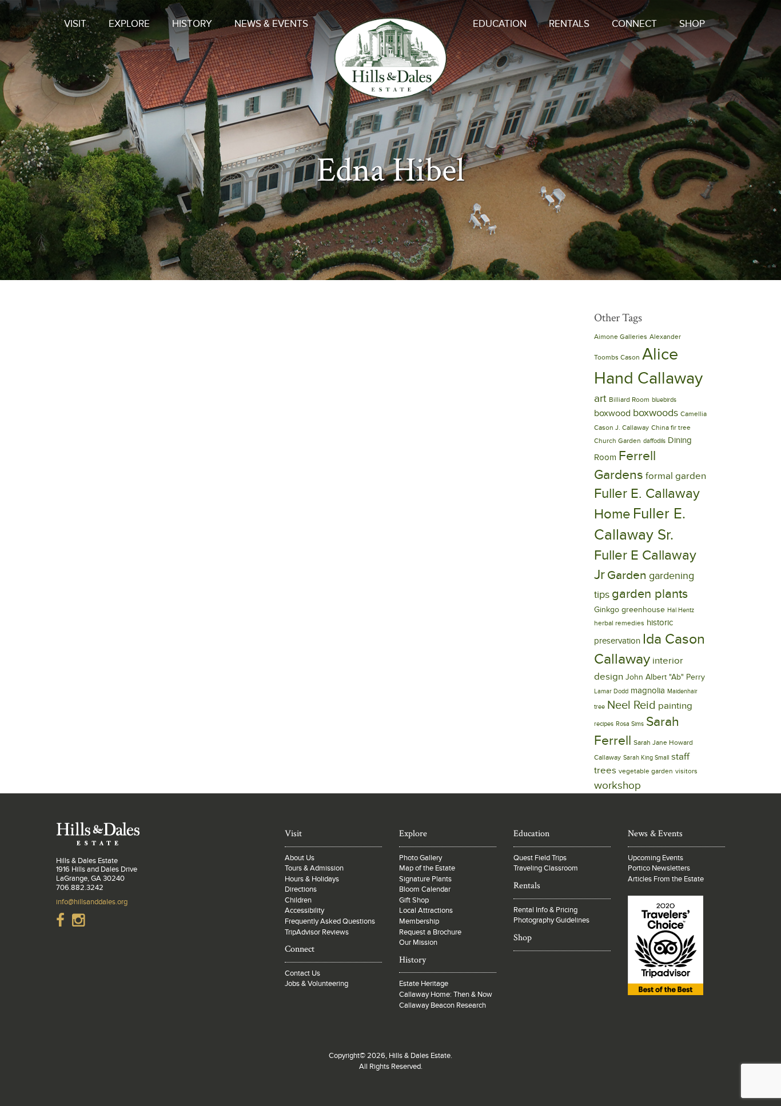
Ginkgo (606, 609)
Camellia (693, 414)
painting (675, 706)
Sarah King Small (646, 757)
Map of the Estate (427, 868)
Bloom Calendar (425, 889)
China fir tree (671, 428)
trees (605, 770)
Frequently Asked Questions (330, 921)
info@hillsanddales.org (91, 902)
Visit (75, 24)
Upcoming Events (655, 858)
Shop (692, 24)
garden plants (650, 593)
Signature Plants (425, 879)
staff (680, 756)
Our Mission (418, 942)
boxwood (612, 413)
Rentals (569, 24)
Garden (627, 575)
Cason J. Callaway (621, 428)
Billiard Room (629, 400)
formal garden (675, 476)
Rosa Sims (630, 724)
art (600, 398)
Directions (301, 889)
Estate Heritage (423, 983)
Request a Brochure (430, 932)
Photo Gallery (420, 858)
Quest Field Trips (540, 858)
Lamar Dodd (611, 691)
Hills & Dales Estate (390, 71)
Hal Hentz (680, 610)
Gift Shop (414, 900)
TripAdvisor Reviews (317, 932)
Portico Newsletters (659, 868)
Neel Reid (631, 705)
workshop (617, 785)
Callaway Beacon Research (442, 1005)
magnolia (648, 690)
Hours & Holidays (312, 879)
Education (500, 24)
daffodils (654, 441)
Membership (419, 921)
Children (298, 900)
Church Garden (617, 441)
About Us (299, 858)
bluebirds (664, 400)
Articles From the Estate (666, 879)
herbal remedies (619, 623)
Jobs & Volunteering (316, 983)
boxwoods (655, 413)
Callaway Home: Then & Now (445, 994)
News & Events (271, 24)
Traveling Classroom (545, 868)
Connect (634, 24)
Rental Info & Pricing (545, 910)
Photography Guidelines (551, 920)
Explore (129, 24)
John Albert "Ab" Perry (665, 677)
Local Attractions (426, 910)
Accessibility (304, 910)
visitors (686, 771)
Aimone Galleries (620, 337)
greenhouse (643, 609)
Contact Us (302, 973)
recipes (603, 724)
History (192, 24)
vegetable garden (646, 771)
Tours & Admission (314, 868)
